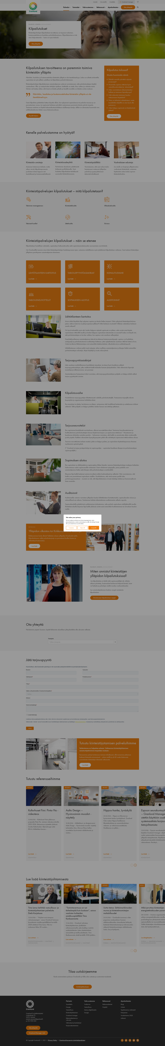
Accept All (93, 527)
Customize (71, 527)
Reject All (82, 527)
